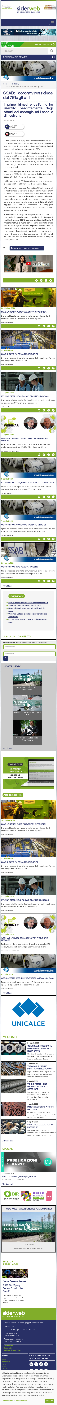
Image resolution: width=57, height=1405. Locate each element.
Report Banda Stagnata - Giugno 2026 (19, 1176)
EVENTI (4, 1369)
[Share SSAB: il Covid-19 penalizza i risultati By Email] (39, 368)
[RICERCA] (52, 51)
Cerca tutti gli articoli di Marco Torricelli (27, 248)
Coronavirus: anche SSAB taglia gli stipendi (23, 525)
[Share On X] (45, 280)
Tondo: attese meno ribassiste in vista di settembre (37, 1086)
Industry (15, 84)
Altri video (7, 748)
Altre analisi (7, 1141)
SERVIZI (4, 1366)
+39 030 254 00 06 (11, 1333)
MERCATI (5, 1364)
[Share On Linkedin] (41, 280)
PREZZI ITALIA (6, 1362)
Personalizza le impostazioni (14, 1401)
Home (6, 84)
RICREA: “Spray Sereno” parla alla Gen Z (13, 1288)
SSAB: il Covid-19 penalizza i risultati (19, 354)
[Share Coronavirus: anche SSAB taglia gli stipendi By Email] (39, 538)
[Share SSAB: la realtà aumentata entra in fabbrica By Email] (39, 326)
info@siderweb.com (12, 1335)
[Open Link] (7, 7)
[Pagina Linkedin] (31, 1364)
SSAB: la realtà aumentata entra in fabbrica (23, 312)
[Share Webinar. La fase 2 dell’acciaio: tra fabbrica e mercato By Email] (39, 454)
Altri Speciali (7, 1184)
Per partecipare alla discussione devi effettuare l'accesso (25, 642)
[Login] (5, 658)
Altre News (7, 586)
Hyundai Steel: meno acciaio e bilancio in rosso (25, 396)
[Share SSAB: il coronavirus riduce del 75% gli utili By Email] (36, 280)
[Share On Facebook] (50, 280)
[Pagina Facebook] (41, 1364)
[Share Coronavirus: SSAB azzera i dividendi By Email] (39, 581)
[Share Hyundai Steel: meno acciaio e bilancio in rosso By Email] (39, 410)
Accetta (49, 1401)
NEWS (4, 1359)
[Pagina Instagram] (36, 1364)
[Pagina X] (46, 1364)
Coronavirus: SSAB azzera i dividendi (19, 567)
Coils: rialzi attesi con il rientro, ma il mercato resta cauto (39, 1048)
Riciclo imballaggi (10, 1263)
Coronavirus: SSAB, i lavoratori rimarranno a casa (27, 483)
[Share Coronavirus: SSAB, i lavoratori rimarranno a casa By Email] (39, 496)
